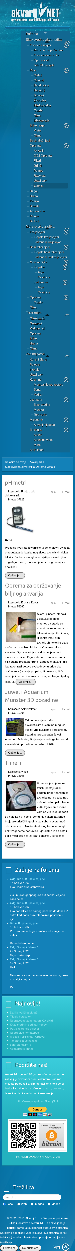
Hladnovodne (42, 105)
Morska (39, 409)
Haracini (39, 90)
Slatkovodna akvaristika (44, 40)
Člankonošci (38, 318)
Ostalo (38, 185)
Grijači (38, 165)
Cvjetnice (44, 277)
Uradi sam (40, 180)
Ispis (53, 491)
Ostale (38, 110)
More (37, 444)
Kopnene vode (43, 439)
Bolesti (34, 206)
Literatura (36, 399)
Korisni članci (38, 359)
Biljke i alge (37, 125)
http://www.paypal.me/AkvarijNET (37, 1101)
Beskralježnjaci (40, 140)
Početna (32, 34)
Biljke (33, 338)
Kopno (38, 434)
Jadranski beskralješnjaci (50, 257)
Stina (37, 389)
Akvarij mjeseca (44, 424)
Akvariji (38, 150)
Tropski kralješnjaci (46, 237)
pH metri (16, 482)
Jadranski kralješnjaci (48, 242)
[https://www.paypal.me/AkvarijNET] (37, 1111)
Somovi (39, 95)
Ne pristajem (30, 1247)
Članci (38, 115)
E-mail (66, 491)
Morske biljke (38, 262)
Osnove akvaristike (46, 55)
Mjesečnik (36, 419)
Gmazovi (36, 323)
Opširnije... (15, 575)
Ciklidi (38, 75)
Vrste (37, 130)
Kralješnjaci (37, 232)
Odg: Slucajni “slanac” (24, 947)
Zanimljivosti (35, 354)
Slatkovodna (42, 404)
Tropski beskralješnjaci (49, 252)
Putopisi (35, 364)
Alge (41, 272)
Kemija (34, 201)
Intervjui (35, 369)
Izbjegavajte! (42, 120)
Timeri (13, 763)
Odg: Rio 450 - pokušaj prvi (27, 878)
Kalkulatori (36, 449)
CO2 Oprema (43, 155)
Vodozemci (37, 328)
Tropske (39, 267)
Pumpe (38, 170)
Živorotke (40, 100)
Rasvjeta (39, 175)
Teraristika (33, 313)
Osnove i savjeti (40, 45)
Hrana (34, 196)
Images (39, 1203)
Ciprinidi (39, 80)
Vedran (38, 394)
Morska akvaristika (40, 226)
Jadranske (41, 282)
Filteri (37, 160)
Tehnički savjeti (44, 65)
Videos (55, 1203)
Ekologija (36, 429)
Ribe (33, 70)
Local (10, 1203)
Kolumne (35, 379)
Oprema (35, 145)
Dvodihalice (41, 85)
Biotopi (34, 221)
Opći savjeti (41, 60)
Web (24, 1203)
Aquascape (37, 211)
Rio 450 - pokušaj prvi (24, 923)
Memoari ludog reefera (48, 384)
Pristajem (9, 1247)
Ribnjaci (35, 216)
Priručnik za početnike (48, 50)
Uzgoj (33, 191)
